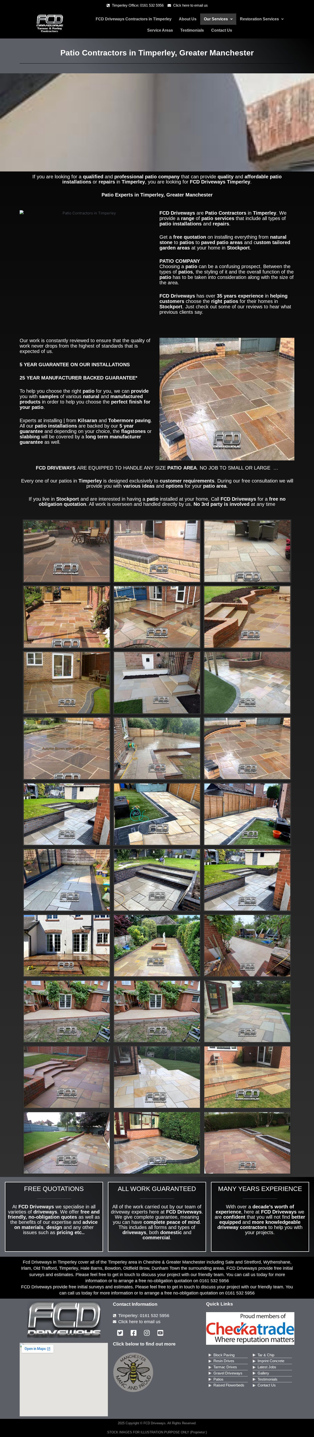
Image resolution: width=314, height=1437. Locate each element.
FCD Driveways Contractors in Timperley (133, 19)
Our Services (216, 19)
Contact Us (221, 30)
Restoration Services (259, 19)
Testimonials (192, 30)
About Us (187, 19)
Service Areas (160, 30)
